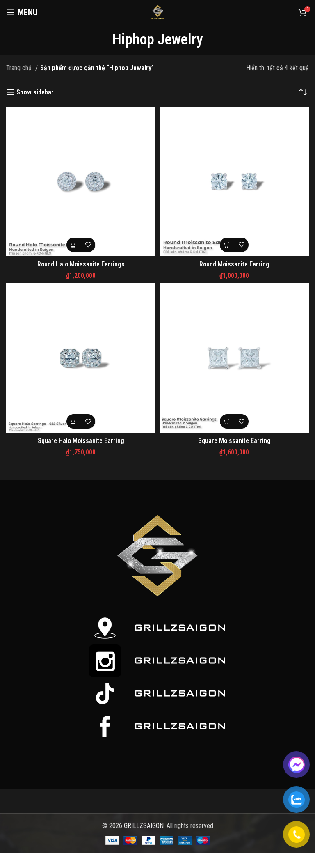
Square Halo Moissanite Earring (81, 441)
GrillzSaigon (180, 627)
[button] (73, 245)
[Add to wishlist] (88, 245)
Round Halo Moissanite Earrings (81, 264)
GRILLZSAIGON (144, 826)
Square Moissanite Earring (234, 441)
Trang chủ (19, 68)
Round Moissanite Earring (234, 264)
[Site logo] (157, 12)
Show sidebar (35, 92)
